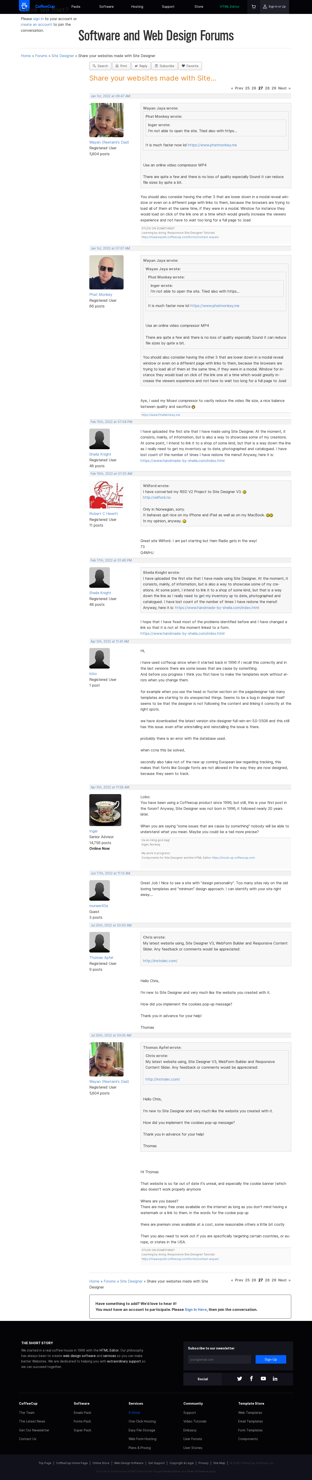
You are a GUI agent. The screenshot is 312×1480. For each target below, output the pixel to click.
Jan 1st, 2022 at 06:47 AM (110, 96)
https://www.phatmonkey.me (212, 145)
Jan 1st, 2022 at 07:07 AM (110, 248)
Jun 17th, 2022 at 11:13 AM (110, 873)
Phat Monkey (100, 294)
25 (247, 88)
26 (253, 88)
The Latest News (32, 1421)
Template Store (251, 1403)
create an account (36, 24)
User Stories (192, 1448)
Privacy (203, 1463)
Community (193, 1403)
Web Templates (250, 1412)
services (109, 1356)
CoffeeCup (28, 1403)
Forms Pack (82, 1421)
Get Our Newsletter (34, 1430)
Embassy (190, 1430)
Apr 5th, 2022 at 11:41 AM (110, 641)
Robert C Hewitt (103, 513)
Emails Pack (82, 1412)
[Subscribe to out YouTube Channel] (263, 1379)
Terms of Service (197, 1471)
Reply (142, 66)
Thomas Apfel (101, 957)
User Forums (192, 1439)
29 (274, 88)
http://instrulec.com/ (160, 960)
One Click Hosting (142, 1421)
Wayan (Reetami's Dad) (109, 142)
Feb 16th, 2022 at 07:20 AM (111, 473)
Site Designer (63, 55)
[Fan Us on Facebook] (251, 1379)
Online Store (101, 1463)
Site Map (219, 1463)
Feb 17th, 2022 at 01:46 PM (111, 560)
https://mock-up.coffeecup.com (233, 857)
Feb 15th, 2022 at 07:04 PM (111, 422)
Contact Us (27, 1439)
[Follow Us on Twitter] (239, 1379)
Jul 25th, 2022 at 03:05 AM (111, 1035)
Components (248, 1439)
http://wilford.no (157, 497)
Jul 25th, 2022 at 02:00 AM (111, 925)
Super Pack (82, 1430)
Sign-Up (271, 1359)
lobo (93, 673)
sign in (39, 18)
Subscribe (166, 66)
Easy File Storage (142, 1430)
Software (106, 6)
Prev (239, 88)
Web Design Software (128, 1463)
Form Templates (250, 1430)
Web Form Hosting (142, 1439)
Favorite (191, 66)
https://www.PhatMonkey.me (161, 415)
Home (26, 55)
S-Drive (134, 1412)
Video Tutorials (194, 1421)
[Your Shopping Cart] (253, 7)
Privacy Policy (172, 1471)
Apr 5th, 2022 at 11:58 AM (110, 787)
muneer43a (98, 905)
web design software (79, 1356)
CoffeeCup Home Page (72, 1463)
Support (168, 6)
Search (102, 66)
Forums (41, 55)
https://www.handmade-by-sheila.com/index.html (182, 460)
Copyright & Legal (181, 1463)
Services (136, 1403)
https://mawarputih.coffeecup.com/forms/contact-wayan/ (180, 237)
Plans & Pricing (140, 1448)
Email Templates (250, 1421)
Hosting (137, 6)
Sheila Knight (100, 454)
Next (282, 88)
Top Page (45, 1463)
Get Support (156, 1463)
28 (267, 88)
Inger (93, 831)
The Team (26, 1412)
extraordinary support (124, 1361)
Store (199, 6)
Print (123, 66)
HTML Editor (230, 6)
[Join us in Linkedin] (275, 1379)
